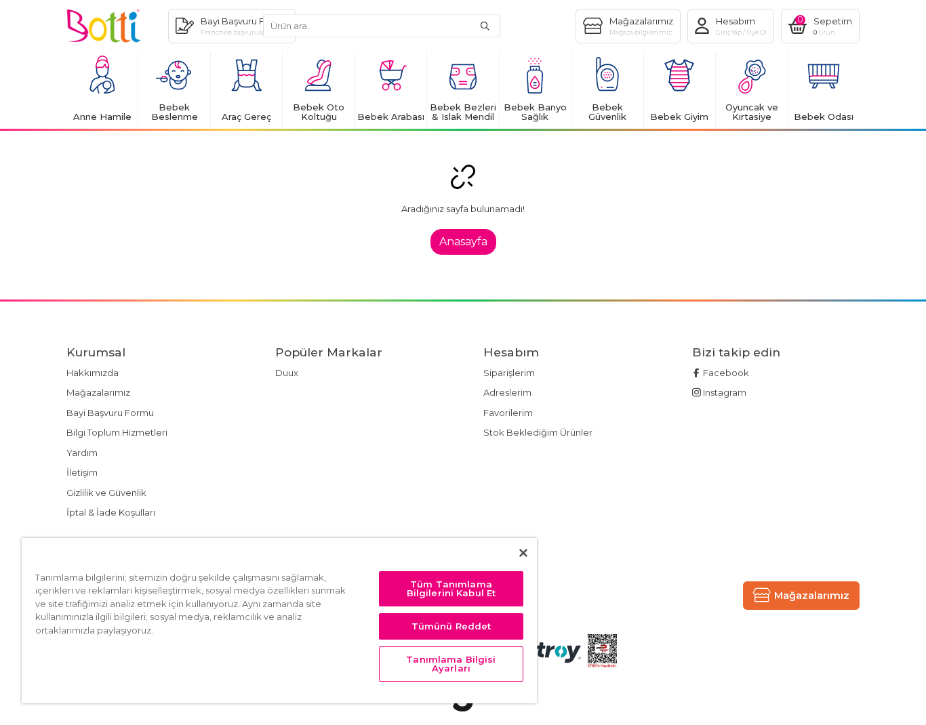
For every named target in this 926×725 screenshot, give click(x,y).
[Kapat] (523, 553)
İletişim (82, 472)
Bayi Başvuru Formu (110, 412)
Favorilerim (508, 412)
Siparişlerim (509, 372)
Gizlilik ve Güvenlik (106, 492)
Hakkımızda (92, 372)
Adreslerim (507, 392)
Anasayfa (463, 241)
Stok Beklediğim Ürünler (537, 432)
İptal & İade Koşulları (110, 512)
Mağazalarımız (98, 392)
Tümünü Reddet (451, 626)
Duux (286, 372)
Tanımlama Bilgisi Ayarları (451, 664)
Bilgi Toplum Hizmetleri (116, 432)
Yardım (82, 452)
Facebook (725, 372)
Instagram (723, 392)
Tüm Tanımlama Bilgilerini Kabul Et (451, 588)
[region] (279, 620)
